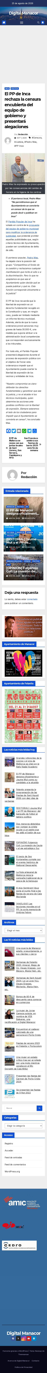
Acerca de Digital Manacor (19, 1361)
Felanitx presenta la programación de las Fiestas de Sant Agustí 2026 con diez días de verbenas (22, 795)
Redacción (23, 134)
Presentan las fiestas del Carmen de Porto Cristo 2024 (28, 1079)
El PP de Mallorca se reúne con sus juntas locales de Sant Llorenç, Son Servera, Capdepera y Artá (16, 448)
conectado (32, 599)
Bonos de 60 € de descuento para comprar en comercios (29, 999)
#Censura (37, 137)
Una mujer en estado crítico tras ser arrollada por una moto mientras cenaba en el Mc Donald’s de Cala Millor (23, 1063)
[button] (38, 22)
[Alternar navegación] (22, 22)
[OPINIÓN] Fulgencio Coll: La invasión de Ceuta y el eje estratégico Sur (29, 845)
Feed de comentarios (15, 1164)
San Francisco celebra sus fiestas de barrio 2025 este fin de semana (31, 444)
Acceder (9, 1150)
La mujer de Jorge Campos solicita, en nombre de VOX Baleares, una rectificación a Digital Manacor (20, 1016)
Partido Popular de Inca (20, 221)
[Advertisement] (23, 50)
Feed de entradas (13, 1157)
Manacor (10, 507)
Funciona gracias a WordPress (15, 1351)
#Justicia (18, 142)
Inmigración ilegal (14, 561)
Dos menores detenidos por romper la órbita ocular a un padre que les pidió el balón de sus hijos (22, 830)
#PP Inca (19, 146)
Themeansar (23, 1354)
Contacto (35, 1361)
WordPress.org (12, 1171)
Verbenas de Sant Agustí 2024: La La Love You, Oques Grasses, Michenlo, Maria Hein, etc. (23, 984)
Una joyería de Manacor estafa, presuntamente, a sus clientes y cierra (29, 951)
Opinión (30, 532)
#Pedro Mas (30, 142)
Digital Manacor (23, 13)
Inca (7, 88)
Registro (9, 1143)
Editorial (10, 532)
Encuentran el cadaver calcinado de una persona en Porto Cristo (28, 1032)
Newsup (38, 1351)
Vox (8, 564)
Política (14, 88)
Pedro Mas (32, 257)
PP (27, 507)
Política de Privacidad (23, 1367)
